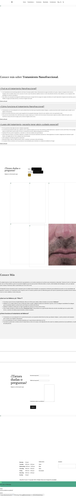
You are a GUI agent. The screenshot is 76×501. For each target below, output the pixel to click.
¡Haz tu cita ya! (3, 101)
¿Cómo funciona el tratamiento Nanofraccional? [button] (22, 106)
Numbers (30, 172)
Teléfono (34, 380)
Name (29, 169)
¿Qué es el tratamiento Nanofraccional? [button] (18, 88)
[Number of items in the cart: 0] (63, 2)
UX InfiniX (54, 479)
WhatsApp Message (18, 495)
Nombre (34, 375)
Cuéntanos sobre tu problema (37, 401)
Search (72, 466)
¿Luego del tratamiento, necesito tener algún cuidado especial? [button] (29, 124)
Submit (33, 407)
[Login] (60, 2)
